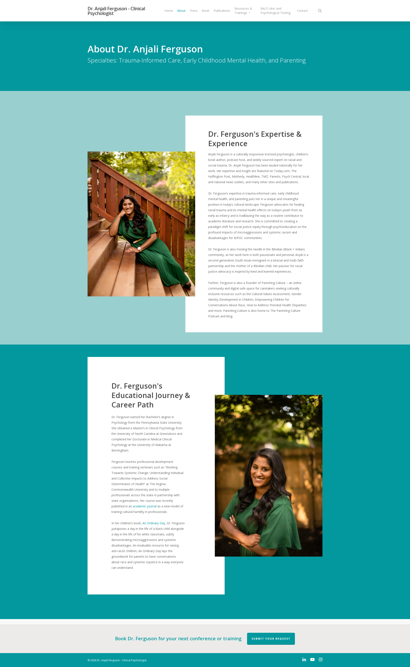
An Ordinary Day (153, 523)
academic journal (145, 506)
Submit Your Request (271, 638)
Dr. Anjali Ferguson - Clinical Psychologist (116, 10)
